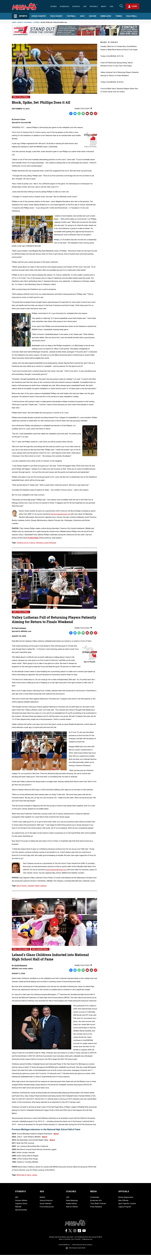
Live (84, 6)
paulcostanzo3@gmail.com (56, 870)
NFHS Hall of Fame (24, 1175)
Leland (34, 1175)
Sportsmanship (21, 1210)
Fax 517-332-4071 (76, 1239)
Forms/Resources (47, 1207)
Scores (53, 6)
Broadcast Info (96, 1200)
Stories (36, 22)
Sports (19, 22)
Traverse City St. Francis (26, 543)
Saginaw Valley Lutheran (37, 886)
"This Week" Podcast (98, 1203)
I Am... (112, 6)
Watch (56, 1134)
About (103, 6)
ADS (42, 1191)
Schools (76, 6)
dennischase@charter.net (60, 514)
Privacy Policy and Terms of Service (82, 1244)
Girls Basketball (40, 949)
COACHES (71, 1191)
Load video (58, 932)
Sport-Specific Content (127, 1203)
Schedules (64, 6)
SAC (16, 1197)
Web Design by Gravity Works (77, 1248)
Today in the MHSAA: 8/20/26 (111, 82)
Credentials (94, 1197)
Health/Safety (71, 1203)
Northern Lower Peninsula (46, 543)
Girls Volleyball (21, 97)
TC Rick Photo (33, 538)
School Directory (46, 1200)
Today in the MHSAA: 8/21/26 (111, 56)
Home (14, 22)
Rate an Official (72, 1207)
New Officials (123, 1200)
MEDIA (93, 1191)
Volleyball (28, 22)
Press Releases (96, 1207)
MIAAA (42, 1197)
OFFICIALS (123, 1191)
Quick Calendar (45, 1203)
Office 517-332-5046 (64, 1239)
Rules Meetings (72, 1200)
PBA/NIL (18, 1207)
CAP (67, 1197)
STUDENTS (20, 1191)
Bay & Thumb (22, 886)
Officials (94, 6)
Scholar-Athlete (21, 1200)
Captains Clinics (21, 1203)
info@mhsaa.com (87, 1239)
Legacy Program (124, 1207)
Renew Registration (125, 1197)
